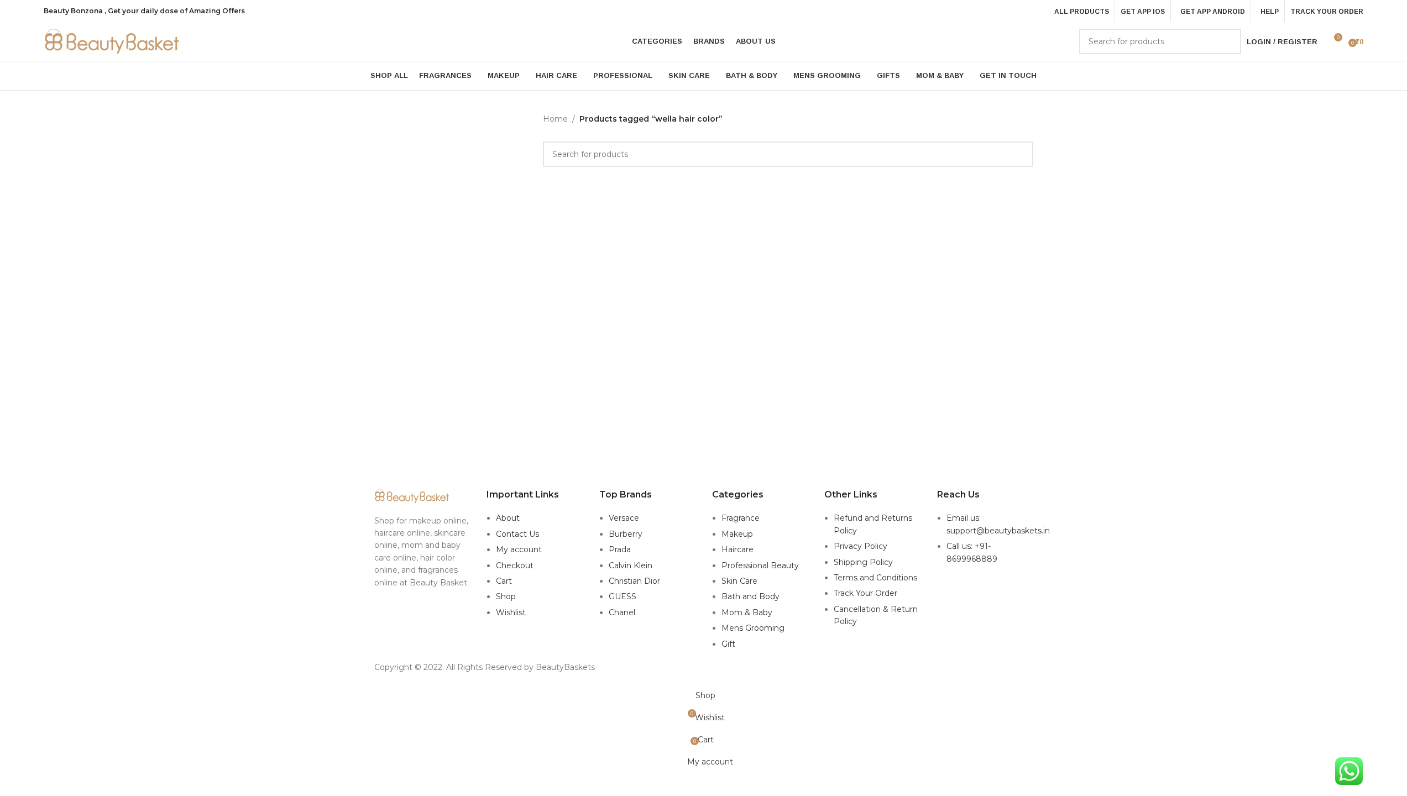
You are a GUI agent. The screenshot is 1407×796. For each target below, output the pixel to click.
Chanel (622, 612)
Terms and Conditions (875, 578)
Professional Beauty (760, 565)
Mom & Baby (746, 612)
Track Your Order (865, 593)
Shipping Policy (863, 562)
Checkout (514, 565)
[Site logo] (113, 41)
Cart (504, 581)
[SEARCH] (1228, 41)
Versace (624, 518)
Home (555, 119)
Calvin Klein (630, 565)
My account (519, 549)
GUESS (622, 596)
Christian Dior (634, 581)
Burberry (625, 534)
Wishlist (511, 612)
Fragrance (740, 518)
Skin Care (739, 581)
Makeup (737, 534)
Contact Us (517, 534)
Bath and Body (750, 596)
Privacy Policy (860, 546)
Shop (506, 596)
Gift (728, 644)
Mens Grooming (752, 628)
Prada (620, 549)
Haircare (737, 549)
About (508, 518)
